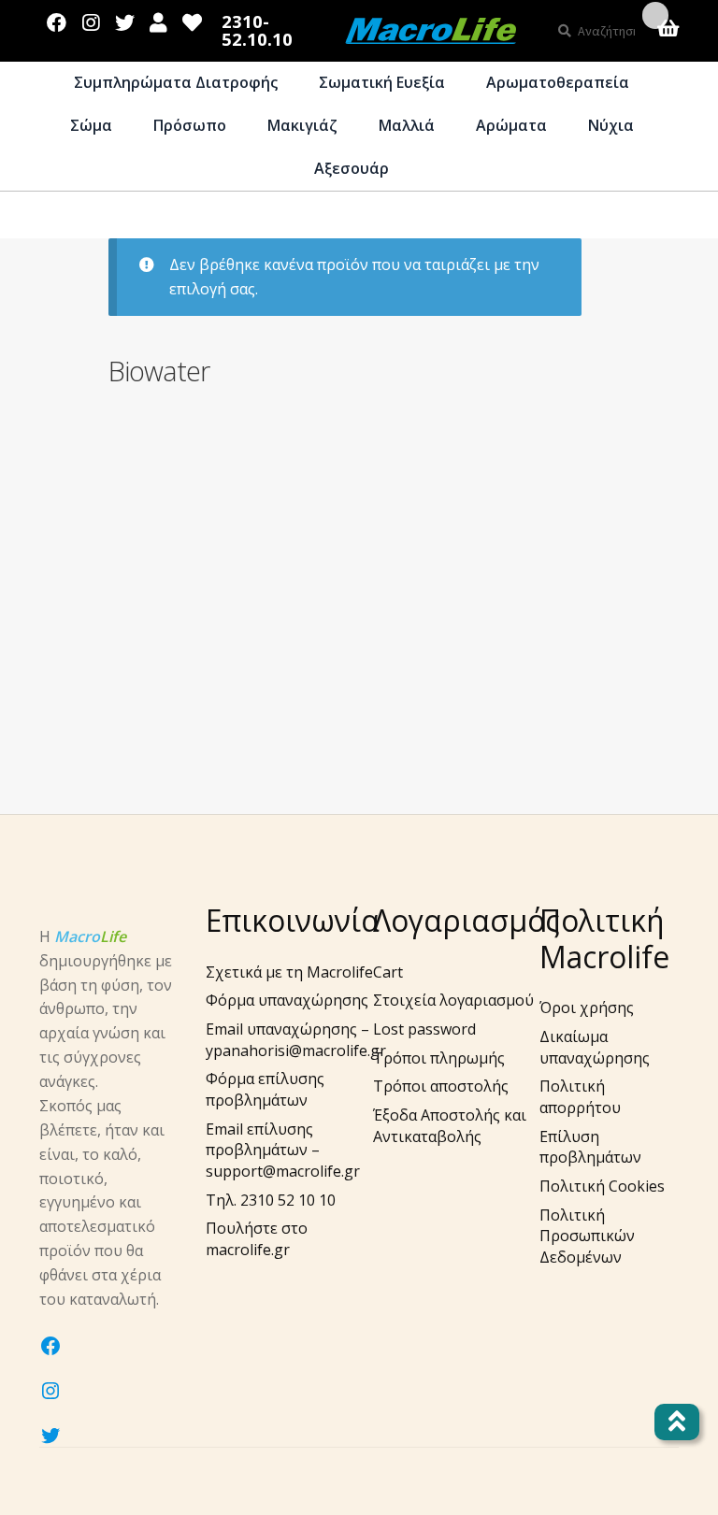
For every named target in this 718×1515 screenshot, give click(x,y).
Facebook (57, 18)
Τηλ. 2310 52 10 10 (271, 1200)
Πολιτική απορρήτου (580, 1097)
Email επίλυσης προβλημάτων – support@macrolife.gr (283, 1150)
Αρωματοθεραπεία (557, 82)
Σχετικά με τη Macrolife (289, 972)
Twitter (124, 18)
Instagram (91, 18)
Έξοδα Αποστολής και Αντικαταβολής (449, 1126)
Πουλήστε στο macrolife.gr (257, 1239)
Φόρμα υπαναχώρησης (287, 1000)
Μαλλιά (407, 125)
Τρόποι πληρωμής (439, 1058)
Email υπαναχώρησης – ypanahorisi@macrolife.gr (296, 1040)
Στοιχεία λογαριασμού (453, 1000)
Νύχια (611, 125)
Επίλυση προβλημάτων (590, 1147)
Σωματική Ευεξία (382, 82)
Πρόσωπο (189, 125)
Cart (388, 972)
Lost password (424, 1029)
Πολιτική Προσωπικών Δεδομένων (587, 1236)
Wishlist (192, 18)
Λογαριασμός (158, 18)
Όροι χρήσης (586, 1007)
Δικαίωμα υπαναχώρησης (594, 1047)
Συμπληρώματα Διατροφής (176, 82)
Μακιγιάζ (302, 125)
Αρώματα (511, 125)
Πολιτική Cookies (602, 1186)
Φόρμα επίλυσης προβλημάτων (265, 1089)
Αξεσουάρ (351, 168)
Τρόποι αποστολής (441, 1086)
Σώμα (91, 125)
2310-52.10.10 (257, 30)
